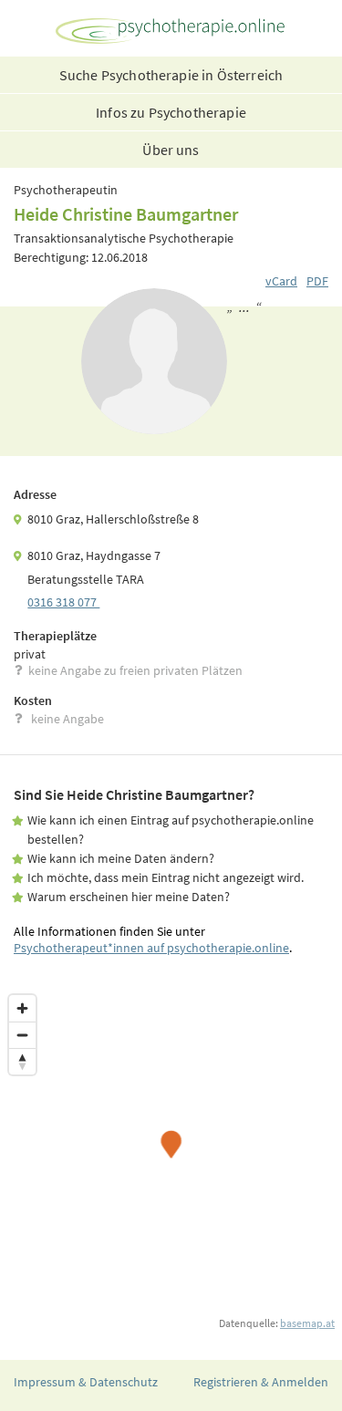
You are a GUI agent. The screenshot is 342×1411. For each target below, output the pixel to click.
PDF (317, 281)
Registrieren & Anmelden (260, 1382)
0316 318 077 (63, 602)
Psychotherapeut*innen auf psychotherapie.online (151, 947)
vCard (281, 281)
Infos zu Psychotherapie (171, 112)
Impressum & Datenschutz (86, 1382)
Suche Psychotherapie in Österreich (171, 75)
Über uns (170, 149)
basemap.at (307, 1323)
